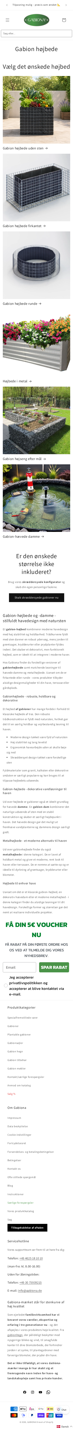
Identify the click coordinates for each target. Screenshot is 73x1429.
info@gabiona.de (30, 1290)
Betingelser (14, 1160)
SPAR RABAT (54, 967)
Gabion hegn (15, 1051)
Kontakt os (14, 1168)
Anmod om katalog (19, 1085)
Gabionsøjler (15, 1043)
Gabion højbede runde (20, 303)
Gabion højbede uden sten (23, 148)
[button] (7, 20)
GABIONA (31, 1422)
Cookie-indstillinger (19, 1134)
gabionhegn (15, 1335)
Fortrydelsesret (16, 1143)
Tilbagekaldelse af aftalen (27, 1227)
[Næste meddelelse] (66, 5)
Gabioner (13, 1026)
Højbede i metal (15, 381)
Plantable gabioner (19, 1034)
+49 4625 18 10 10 (31, 1258)
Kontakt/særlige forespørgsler (25, 1077)
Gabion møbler (16, 1068)
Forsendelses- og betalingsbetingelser (30, 1151)
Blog (10, 1185)
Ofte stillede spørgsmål (21, 1177)
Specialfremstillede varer (22, 1017)
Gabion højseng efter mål (22, 459)
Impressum (14, 1118)
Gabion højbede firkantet (22, 226)
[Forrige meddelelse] (7, 5)
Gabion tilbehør (17, 1060)
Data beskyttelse (17, 1126)
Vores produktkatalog (20, 1211)
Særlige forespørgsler (20, 1202)
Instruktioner (15, 1194)
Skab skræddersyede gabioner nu (37, 597)
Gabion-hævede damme (21, 536)
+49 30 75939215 (30, 1282)
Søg (9, 1219)
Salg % (11, 1093)
